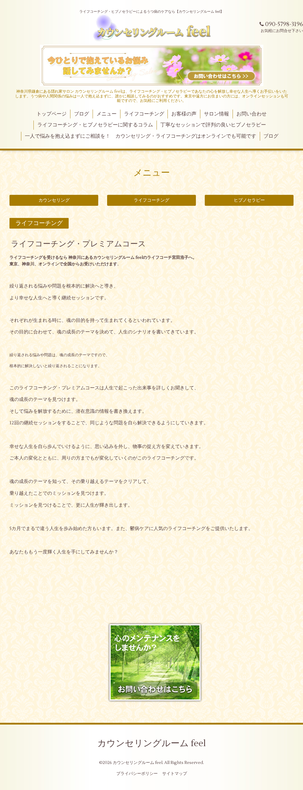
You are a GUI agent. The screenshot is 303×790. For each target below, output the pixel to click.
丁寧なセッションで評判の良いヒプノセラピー (213, 125)
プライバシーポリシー (137, 773)
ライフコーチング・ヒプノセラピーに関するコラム (95, 125)
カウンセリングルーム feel (151, 743)
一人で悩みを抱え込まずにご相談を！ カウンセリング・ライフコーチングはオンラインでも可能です (140, 136)
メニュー (106, 114)
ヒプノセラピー (249, 200)
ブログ (81, 114)
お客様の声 (183, 114)
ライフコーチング (144, 114)
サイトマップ (174, 773)
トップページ (51, 114)
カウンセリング (54, 200)
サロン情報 (216, 114)
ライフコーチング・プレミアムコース (78, 244)
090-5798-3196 (283, 24)
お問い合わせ (251, 114)
